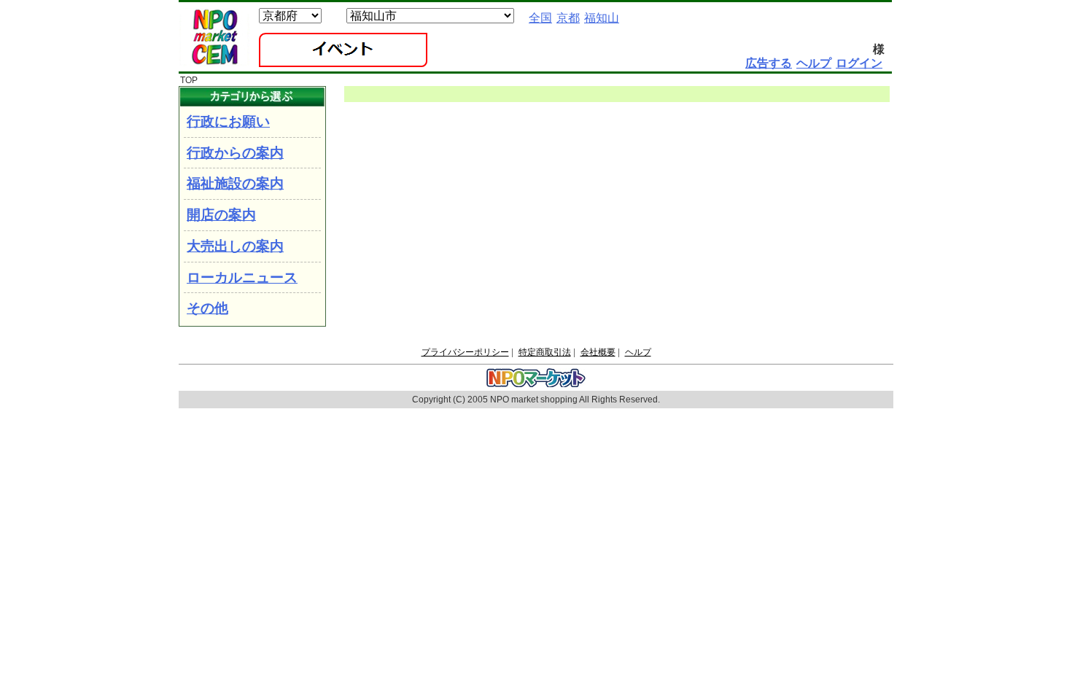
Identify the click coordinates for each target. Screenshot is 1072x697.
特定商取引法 (544, 352)
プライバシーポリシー (465, 352)
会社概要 (597, 352)
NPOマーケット (214, 37)
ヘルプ (638, 352)
